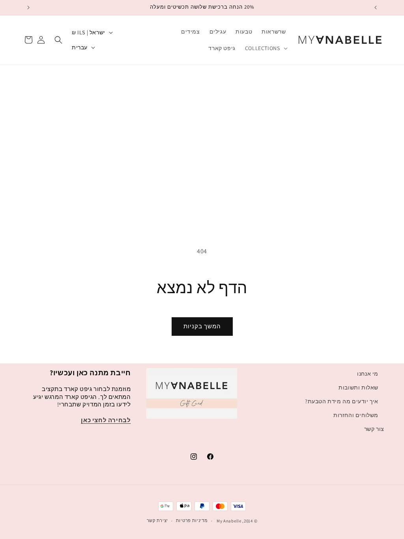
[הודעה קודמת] (375, 7)
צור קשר (374, 428)
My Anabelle (229, 521)
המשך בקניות (202, 326)
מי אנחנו (367, 373)
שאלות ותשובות (358, 387)
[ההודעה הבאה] (28, 7)
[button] (265, 48)
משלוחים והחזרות (355, 415)
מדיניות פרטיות (192, 520)
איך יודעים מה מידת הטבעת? (341, 401)
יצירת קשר (157, 520)
